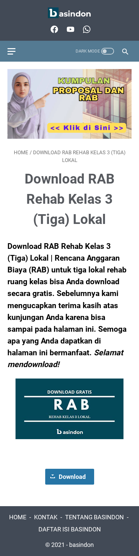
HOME (17, 517)
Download (72, 476)
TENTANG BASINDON (94, 517)
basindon (81, 545)
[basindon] (69, 13)
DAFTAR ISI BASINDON (69, 529)
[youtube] (69, 29)
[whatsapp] (86, 29)
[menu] (15, 51)
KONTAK (45, 517)
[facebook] (53, 29)
